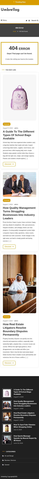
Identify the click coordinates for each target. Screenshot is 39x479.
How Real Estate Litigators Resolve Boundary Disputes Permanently (25, 415)
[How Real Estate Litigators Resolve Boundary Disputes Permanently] (7, 416)
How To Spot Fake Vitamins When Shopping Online (24, 426)
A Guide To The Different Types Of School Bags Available (18, 135)
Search (34, 20)
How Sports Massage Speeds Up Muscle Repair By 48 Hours (25, 438)
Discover (8, 164)
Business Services (10, 460)
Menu (5, 20)
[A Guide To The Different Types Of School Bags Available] (7, 393)
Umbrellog (10, 10)
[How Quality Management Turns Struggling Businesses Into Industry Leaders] (7, 405)
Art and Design (9, 456)
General (6, 124)
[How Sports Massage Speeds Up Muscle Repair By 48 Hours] (7, 439)
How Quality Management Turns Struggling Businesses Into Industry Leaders (25, 403)
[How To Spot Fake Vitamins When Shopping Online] (7, 428)
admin (16, 128)
